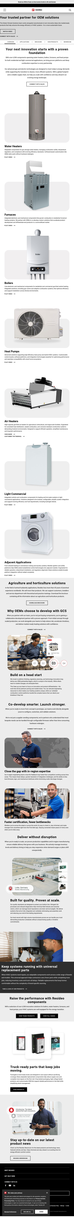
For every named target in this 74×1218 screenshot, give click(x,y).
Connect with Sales (37, 84)
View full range (49, 1016)
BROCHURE (38, 42)
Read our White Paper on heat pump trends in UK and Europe (37, 2)
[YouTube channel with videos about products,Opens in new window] (10, 1185)
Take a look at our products (13, 989)
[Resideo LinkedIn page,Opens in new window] (14, 1185)
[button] (47, 1192)
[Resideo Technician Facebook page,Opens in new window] (6, 1185)
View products (18, 1089)
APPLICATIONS (24, 42)
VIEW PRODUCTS (53, 42)
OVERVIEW (10, 42)
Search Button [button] (70, 10)
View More (8, 434)
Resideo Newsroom (20, 1158)
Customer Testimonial (13, 436)
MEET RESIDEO (12, 1170)
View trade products (27, 1016)
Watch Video (7, 31)
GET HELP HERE (12, 1176)
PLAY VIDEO (8, 505)
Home (37, 10)
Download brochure (37, 603)
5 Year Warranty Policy (53, 1205)
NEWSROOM (67, 42)
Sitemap (62, 1205)
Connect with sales (7, 36)
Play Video (8, 157)
